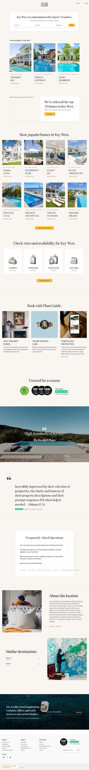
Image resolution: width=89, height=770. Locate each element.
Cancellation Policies (26, 748)
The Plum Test (42, 748)
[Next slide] (76, 491)
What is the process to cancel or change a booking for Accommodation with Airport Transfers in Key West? (41, 558)
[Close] (18, 765)
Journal (4, 748)
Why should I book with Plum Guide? (31, 563)
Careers (41, 750)
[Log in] (85, 3)
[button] (44, 3)
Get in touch (24, 744)
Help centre (23, 742)
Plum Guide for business (45, 746)
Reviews (23, 750)
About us (41, 742)
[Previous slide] (9, 491)
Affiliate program (6, 746)
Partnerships (5, 744)
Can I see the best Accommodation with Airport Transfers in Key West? (41, 545)
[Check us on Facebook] (7, 757)
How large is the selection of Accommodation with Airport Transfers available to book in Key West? (40, 551)
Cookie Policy (8, 767)
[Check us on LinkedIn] (10, 757)
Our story (41, 744)
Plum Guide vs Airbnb (7, 750)
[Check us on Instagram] (3, 757)
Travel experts (24, 746)
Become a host (6, 742)
